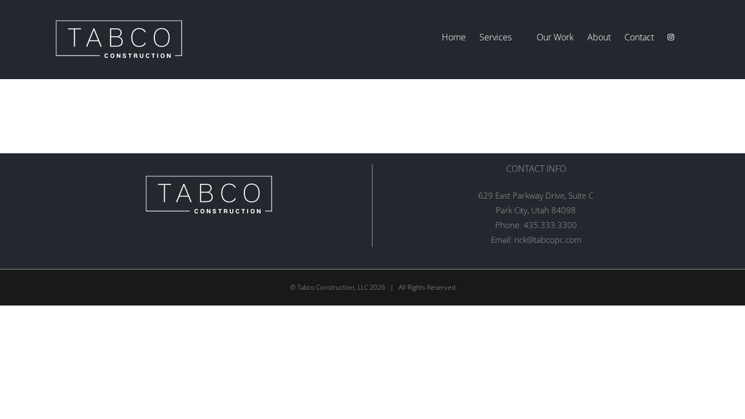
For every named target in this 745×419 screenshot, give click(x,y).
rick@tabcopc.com (547, 239)
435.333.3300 (550, 224)
